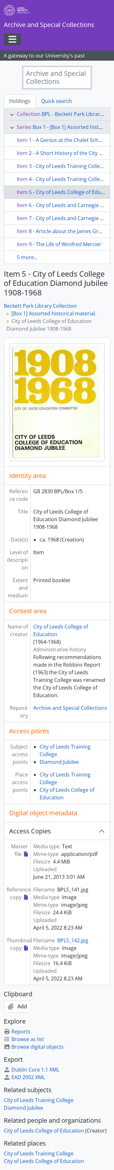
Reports (20, 1031)
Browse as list (27, 1039)
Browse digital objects (37, 1046)
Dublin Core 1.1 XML (35, 1069)
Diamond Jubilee (59, 761)
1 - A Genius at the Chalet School (67, 140)
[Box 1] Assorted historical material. (53, 313)
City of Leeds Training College (38, 1100)
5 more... (27, 257)
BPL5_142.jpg (72, 940)
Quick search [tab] (56, 100)
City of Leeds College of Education (44, 1130)
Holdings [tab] (19, 100)
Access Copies (30, 831)
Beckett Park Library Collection (40, 305)
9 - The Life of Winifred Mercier (65, 244)
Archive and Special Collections (70, 707)
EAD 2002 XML (28, 1077)
